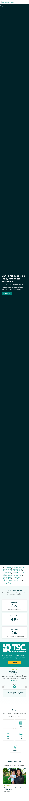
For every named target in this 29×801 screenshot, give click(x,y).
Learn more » (14, 680)
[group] (14, 607)
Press (8, 738)
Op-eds (20, 738)
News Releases (20, 726)
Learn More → (14, 596)
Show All (8, 726)
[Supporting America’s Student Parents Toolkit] (14, 776)
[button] (3, 686)
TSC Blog (15, 750)
